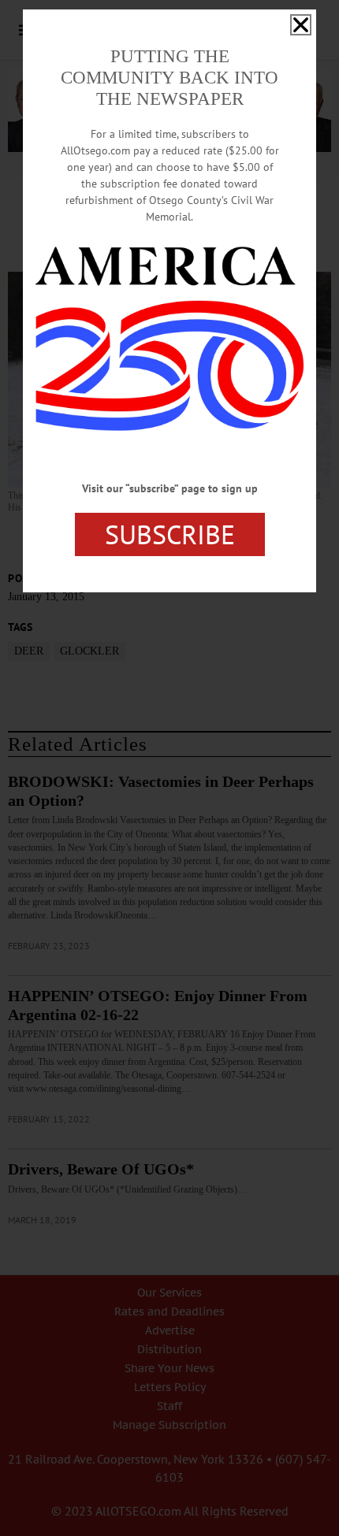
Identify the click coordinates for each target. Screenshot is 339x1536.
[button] (300, 24)
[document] (169, 768)
